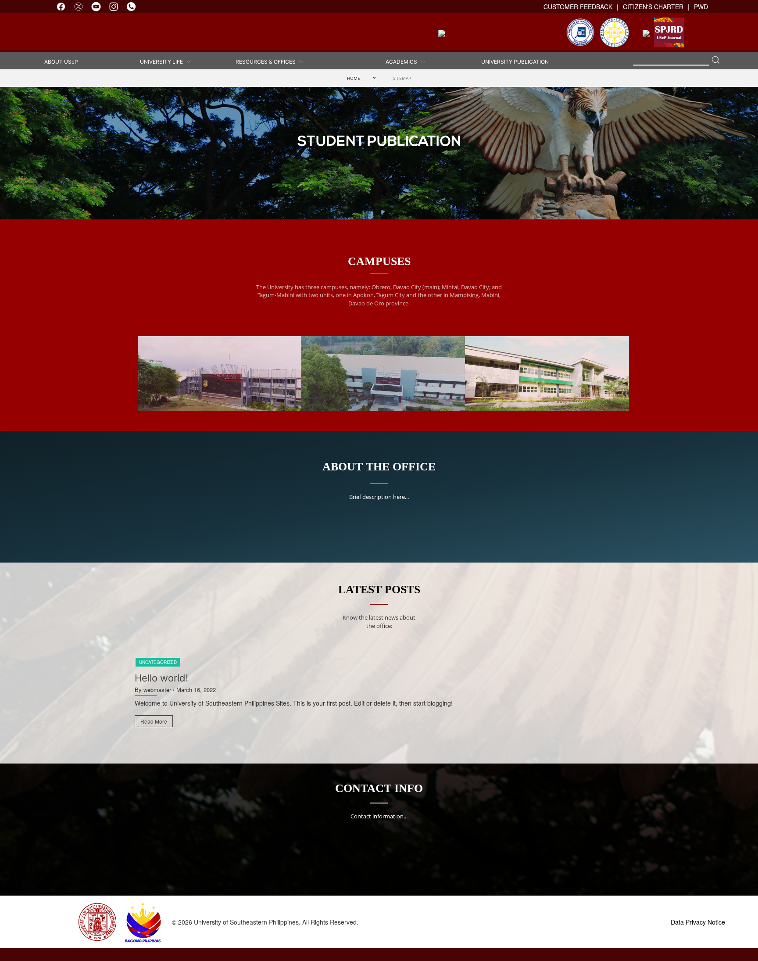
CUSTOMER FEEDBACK (577, 6)
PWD (701, 6)
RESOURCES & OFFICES (267, 61)
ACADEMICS (403, 61)
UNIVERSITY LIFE (163, 61)
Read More (153, 721)
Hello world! (161, 678)
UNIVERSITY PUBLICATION (515, 61)
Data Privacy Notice (698, 922)
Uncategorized (158, 662)
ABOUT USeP (61, 61)
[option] (379, 695)
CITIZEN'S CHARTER (653, 6)
